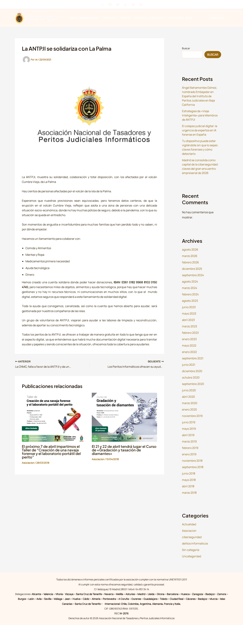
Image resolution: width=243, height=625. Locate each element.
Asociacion (28, 462)
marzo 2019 (189, 441)
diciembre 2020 (192, 371)
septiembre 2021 (192, 358)
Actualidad (189, 524)
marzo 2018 (189, 493)
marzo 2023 (189, 326)
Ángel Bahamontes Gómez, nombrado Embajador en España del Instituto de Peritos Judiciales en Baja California (199, 96)
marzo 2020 (189, 403)
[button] (100, 18)
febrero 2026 (190, 262)
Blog (189, 18)
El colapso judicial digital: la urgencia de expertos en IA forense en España (199, 130)
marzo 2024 (189, 288)
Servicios (109, 18)
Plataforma (176, 18)
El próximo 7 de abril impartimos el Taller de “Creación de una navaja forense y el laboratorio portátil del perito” (51, 451)
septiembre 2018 (192, 467)
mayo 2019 (189, 429)
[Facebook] (110, 4)
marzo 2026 (189, 256)
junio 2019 (188, 422)
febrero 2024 (190, 294)
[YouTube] (140, 4)
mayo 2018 (189, 480)
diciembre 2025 (192, 269)
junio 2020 (189, 390)
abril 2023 (188, 320)
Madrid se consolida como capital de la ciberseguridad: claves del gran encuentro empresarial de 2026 (200, 166)
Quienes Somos (88, 18)
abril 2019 (188, 435)
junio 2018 (188, 473)
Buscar (186, 48)
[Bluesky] (133, 4)
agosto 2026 (190, 249)
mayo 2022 (189, 345)
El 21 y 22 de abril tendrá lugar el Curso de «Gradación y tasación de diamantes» (124, 450)
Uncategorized (191, 556)
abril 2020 (188, 397)
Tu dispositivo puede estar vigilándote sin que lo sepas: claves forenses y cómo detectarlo (200, 147)
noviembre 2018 (192, 461)
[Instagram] (102, 4)
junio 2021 (188, 365)
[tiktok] (125, 4)
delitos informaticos (195, 543)
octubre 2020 (191, 377)
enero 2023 (189, 339)
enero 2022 (189, 352)
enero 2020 (189, 409)
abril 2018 (188, 486)
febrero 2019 (190, 448)
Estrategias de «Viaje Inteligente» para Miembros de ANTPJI (200, 115)
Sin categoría (190, 550)
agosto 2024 (190, 281)
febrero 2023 (190, 333)
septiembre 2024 (193, 275)
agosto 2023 (190, 301)
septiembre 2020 (193, 384)
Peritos (125, 18)
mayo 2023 (189, 313)
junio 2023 (189, 307)
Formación (156, 18)
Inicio (73, 18)
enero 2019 (189, 454)
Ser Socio (141, 18)
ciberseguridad (192, 537)
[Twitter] (117, 4)
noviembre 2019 (192, 416)
